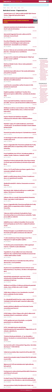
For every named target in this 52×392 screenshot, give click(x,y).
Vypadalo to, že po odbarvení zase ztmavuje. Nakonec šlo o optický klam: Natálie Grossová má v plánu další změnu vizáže (19, 253)
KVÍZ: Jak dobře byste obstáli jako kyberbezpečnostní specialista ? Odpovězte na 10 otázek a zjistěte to (20, 329)
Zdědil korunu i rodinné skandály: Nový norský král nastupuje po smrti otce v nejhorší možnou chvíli (19, 223)
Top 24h (12, 7)
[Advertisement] (43, 32)
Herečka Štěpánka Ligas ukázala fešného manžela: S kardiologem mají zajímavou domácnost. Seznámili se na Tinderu (17, 42)
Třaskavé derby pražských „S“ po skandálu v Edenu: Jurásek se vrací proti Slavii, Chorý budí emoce (19, 338)
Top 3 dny (19, 7)
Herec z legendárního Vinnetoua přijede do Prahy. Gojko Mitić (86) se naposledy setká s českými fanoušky (20, 146)
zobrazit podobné (35, 17)
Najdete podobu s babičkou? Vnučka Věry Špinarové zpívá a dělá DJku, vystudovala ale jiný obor (20, 93)
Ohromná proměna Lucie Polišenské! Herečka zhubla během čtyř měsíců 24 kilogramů (44, 75)
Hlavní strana (13, 1)
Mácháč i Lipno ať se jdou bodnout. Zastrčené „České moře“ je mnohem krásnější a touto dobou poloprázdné (20, 125)
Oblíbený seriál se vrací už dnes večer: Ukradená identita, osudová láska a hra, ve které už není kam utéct (19, 109)
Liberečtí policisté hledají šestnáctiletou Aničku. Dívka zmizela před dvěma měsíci (43, 78)
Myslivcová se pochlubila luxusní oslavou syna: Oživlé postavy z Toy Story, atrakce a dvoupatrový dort (20, 269)
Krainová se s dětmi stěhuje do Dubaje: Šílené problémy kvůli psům (43, 86)
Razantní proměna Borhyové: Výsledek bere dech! (20, 132)
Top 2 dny (15, 7)
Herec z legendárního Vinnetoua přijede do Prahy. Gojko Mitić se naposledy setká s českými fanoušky (20, 206)
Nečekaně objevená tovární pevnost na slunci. (16, 21)
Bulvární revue (17, 1)
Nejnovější (4, 7)
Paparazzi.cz (7, 1)
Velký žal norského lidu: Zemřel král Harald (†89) (19, 352)
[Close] (48, 5)
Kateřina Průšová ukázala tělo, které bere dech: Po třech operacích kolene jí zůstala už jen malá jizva (19, 162)
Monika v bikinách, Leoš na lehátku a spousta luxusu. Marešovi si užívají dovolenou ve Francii (44, 96)
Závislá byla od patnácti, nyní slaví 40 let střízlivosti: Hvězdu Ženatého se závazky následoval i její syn (17, 278)
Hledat (47, 1)
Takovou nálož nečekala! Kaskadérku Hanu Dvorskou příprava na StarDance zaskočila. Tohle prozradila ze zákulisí (20, 215)
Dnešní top (8, 7)
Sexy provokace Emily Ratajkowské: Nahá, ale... (19, 385)
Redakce (21, 1)
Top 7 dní (22, 7)
